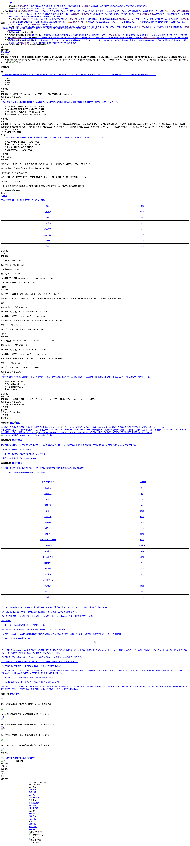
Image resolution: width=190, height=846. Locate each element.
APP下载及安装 (35, 798)
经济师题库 (50, 8)
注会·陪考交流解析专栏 (80, 14)
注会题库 (33, 8)
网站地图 (32, 824)
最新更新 (32, 829)
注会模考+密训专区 (149, 38)
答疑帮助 (32, 805)
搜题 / (18, 11)
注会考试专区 (16, 38)
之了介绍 (32, 819)
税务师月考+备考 (58, 40)
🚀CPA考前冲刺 (71, 19)
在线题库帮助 (34, 803)
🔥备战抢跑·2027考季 (76, 22)
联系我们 (32, 813)
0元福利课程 (86, 6)
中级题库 (25, 8)
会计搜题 (59, 8)
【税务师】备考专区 (147, 14)
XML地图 (33, 827)
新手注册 (32, 795)
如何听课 (32, 790)
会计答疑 (66, 8)
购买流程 (32, 792)
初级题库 (18, 8)
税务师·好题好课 (123, 19)
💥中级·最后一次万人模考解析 (177, 11)
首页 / (12, 11)
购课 (171, 27)
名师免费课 (20, 6)
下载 (2, 706)
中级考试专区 (26, 35)
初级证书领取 (24, 43)
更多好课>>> (35, 24)
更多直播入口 (57, 16)
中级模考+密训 (115, 35)
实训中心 (142, 27)
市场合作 (32, 816)
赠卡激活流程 (34, 808)
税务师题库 (41, 8)
